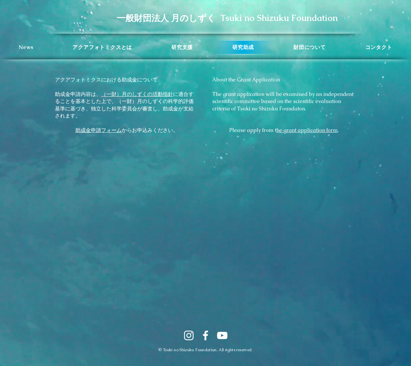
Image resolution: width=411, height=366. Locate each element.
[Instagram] (188, 335)
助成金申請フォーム (98, 130)
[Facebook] (205, 335)
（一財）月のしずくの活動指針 (137, 94)
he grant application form (307, 130)
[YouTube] (222, 335)
